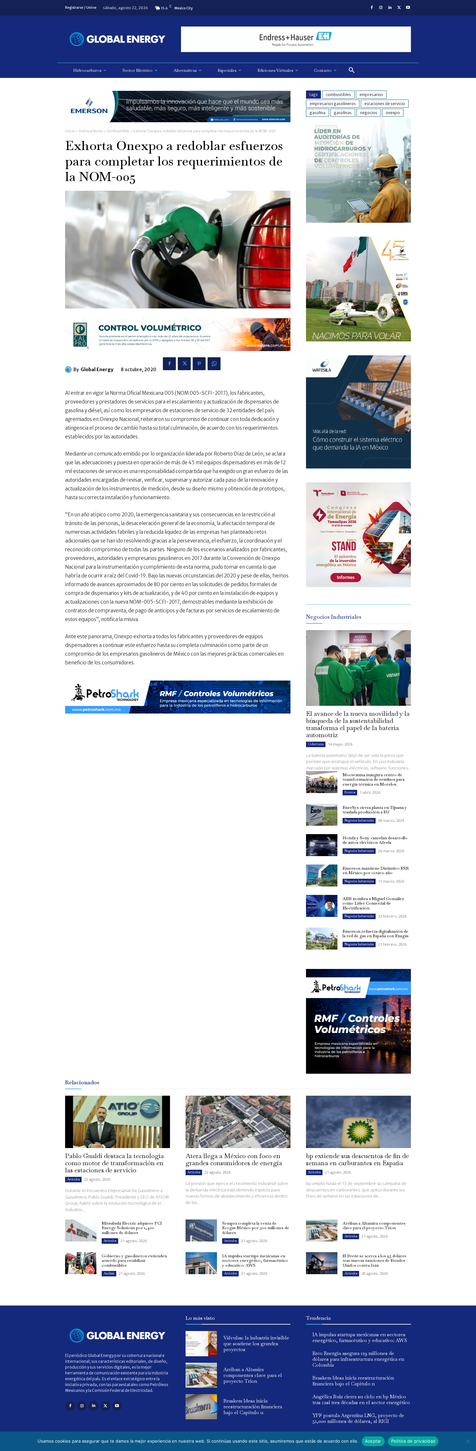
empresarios (371, 94)
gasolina (317, 112)
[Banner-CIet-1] (358, 585)
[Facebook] (372, 8)
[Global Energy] (69, 369)
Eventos (350, 792)
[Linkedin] (390, 8)
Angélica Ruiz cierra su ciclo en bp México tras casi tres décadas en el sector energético (361, 1399)
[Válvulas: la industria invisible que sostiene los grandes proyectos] (201, 1343)
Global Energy (97, 369)
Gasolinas (343, 112)
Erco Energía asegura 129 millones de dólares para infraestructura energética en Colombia (358, 1359)
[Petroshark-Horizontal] (177, 718)
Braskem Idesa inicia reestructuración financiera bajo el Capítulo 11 (252, 1406)
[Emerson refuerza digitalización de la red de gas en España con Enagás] (321, 939)
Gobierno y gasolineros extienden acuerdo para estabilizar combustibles (134, 1260)
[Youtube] (408, 8)
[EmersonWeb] (177, 127)
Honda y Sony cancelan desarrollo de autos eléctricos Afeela (375, 840)
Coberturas (315, 744)
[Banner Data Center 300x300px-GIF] (358, 467)
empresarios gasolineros (333, 103)
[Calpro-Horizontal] (177, 356)
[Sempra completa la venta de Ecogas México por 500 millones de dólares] (201, 1230)
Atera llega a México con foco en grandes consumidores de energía (234, 1159)
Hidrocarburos (91, 131)
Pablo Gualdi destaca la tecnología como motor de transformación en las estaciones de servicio (114, 1163)
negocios (368, 112)
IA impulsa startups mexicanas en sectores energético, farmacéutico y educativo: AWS (255, 1260)
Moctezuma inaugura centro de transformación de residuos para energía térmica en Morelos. (373, 779)
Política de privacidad (413, 1441)
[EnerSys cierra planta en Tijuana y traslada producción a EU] (321, 815)
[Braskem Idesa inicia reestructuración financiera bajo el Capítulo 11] (201, 1406)
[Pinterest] (199, 363)
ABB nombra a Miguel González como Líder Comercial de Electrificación (373, 903)
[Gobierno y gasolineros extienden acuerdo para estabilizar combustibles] (80, 1263)
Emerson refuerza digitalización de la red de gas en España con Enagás (376, 934)
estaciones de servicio (384, 103)
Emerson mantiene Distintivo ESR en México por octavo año (376, 870)
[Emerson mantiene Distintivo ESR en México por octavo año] (321, 876)
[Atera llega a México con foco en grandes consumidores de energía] (238, 1122)
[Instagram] (381, 8)
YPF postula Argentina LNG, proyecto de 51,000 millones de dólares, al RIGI (358, 1418)
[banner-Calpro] (358, 221)
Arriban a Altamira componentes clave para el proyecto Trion (374, 1225)
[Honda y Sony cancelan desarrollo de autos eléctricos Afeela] (321, 845)
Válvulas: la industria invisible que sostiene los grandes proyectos (256, 1343)
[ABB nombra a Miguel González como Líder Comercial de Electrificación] (321, 906)
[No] (468, 1441)
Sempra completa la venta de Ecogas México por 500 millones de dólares (255, 1227)
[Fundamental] (296, 39)
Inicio (69, 131)
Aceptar (373, 1441)
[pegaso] (358, 340)
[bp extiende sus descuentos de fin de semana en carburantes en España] (358, 1122)
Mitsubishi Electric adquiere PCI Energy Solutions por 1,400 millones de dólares (132, 1227)
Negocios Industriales (359, 820)
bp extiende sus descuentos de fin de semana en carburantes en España (357, 1159)
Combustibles (118, 131)
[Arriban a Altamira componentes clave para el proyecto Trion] (321, 1230)
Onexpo (393, 112)
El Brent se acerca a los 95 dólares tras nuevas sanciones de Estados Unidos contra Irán (374, 1260)
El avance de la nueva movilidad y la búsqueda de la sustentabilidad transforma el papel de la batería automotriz (358, 724)
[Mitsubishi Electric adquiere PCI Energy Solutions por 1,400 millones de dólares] (80, 1230)
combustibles (338, 94)
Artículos (73, 1179)
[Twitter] (399, 8)
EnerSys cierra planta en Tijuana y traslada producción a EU (375, 810)
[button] (352, 70)
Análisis (109, 1273)
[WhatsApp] (214, 363)
